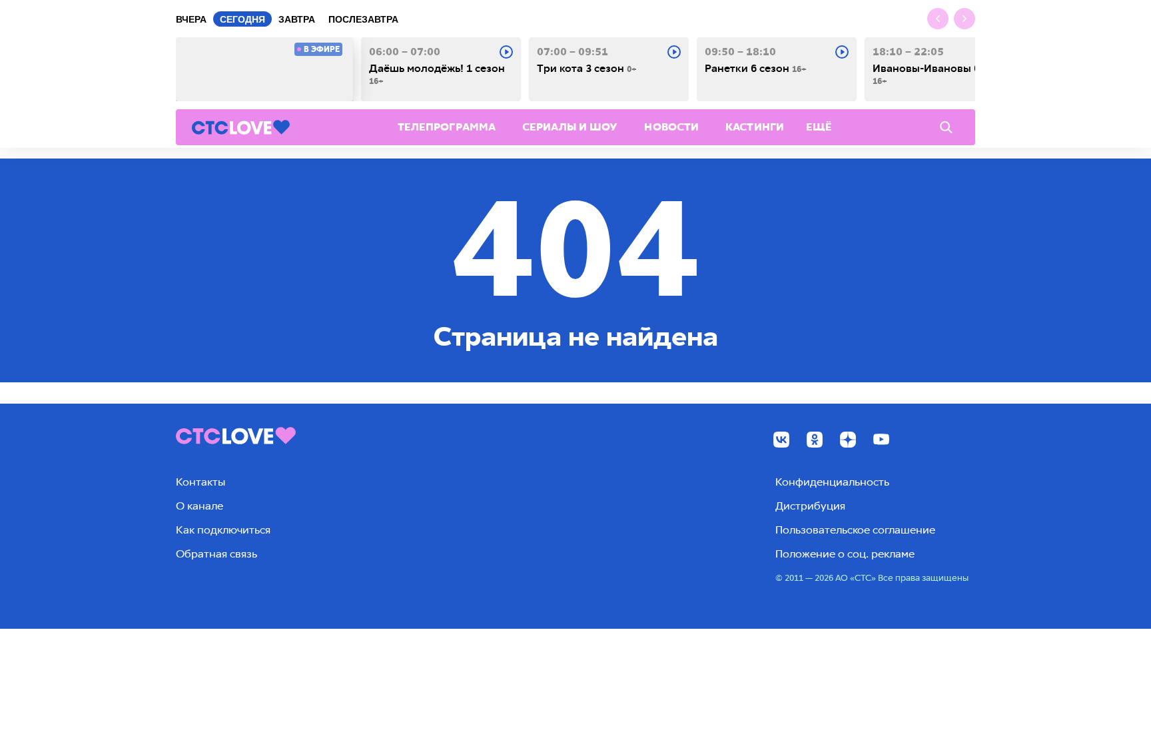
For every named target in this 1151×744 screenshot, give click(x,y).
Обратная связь (216, 554)
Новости (671, 127)
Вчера (191, 19)
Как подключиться (223, 530)
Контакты (200, 482)
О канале (199, 506)
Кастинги (754, 127)
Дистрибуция (810, 506)
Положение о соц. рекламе (845, 554)
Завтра (296, 19)
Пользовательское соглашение (855, 530)
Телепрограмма (447, 127)
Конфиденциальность (832, 482)
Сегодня (242, 19)
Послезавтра (363, 19)
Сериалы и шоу (569, 127)
